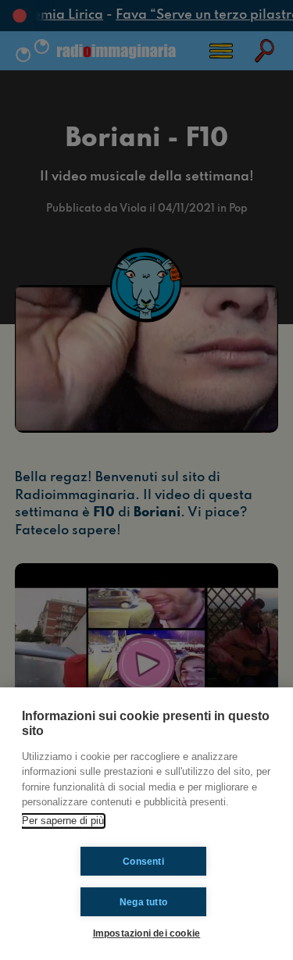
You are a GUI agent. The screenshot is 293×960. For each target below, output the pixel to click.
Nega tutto (143, 902)
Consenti (143, 861)
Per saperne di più (63, 820)
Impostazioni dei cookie (147, 933)
